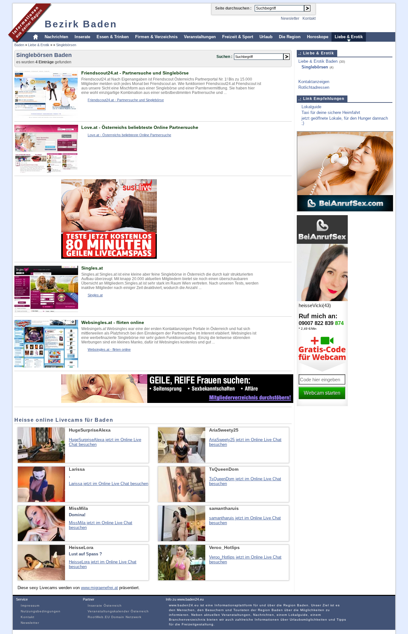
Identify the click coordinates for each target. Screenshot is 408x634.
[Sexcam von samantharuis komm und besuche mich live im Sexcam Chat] (181, 539)
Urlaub (266, 36)
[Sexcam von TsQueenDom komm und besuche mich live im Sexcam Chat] (181, 500)
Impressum (30, 605)
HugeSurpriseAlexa (90, 430)
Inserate (82, 36)
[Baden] (30, 42)
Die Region (290, 36)
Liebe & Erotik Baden (318, 61)
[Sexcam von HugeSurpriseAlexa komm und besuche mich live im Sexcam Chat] (41, 461)
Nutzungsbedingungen (41, 611)
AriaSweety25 (223, 430)
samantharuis (224, 508)
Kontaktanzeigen (313, 81)
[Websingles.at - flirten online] (46, 366)
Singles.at (92, 268)
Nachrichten (56, 36)
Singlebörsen (66, 45)
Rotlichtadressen (313, 87)
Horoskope (317, 36)
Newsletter (290, 18)
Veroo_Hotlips (224, 547)
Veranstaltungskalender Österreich (118, 611)
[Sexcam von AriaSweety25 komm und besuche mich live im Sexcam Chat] (181, 461)
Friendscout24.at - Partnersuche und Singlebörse (135, 72)
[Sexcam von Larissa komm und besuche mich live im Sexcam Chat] (41, 500)
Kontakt (309, 18)
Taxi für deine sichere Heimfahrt (331, 112)
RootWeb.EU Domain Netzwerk (115, 617)
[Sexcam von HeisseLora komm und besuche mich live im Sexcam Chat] (41, 578)
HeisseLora (81, 547)
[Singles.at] (46, 311)
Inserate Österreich (105, 605)
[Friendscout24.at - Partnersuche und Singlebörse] (46, 116)
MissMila (78, 508)
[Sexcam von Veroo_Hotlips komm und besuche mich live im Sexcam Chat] (181, 578)
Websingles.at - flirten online (112, 322)
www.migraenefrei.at (99, 587)
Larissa (77, 469)
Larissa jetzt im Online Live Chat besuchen (108, 483)
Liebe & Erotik (349, 36)
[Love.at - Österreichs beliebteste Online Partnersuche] (46, 171)
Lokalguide (311, 106)
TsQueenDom (223, 469)
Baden (19, 45)
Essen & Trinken (113, 36)
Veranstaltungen (200, 36)
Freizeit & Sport (237, 36)
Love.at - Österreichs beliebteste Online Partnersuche (139, 127)
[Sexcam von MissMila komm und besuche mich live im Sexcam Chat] (41, 539)
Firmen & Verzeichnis (156, 36)
